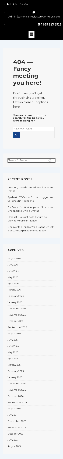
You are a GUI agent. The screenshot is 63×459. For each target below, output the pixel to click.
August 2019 (14, 446)
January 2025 (15, 377)
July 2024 (13, 414)
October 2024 (15, 396)
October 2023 (15, 433)
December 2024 (17, 383)
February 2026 (16, 296)
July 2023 (13, 439)
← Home (37, 115)
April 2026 (13, 283)
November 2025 (17, 314)
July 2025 (13, 339)
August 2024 (14, 408)
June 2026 (13, 271)
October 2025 (15, 321)
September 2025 (17, 327)
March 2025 (14, 364)
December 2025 (17, 308)
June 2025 (13, 346)
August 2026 (14, 258)
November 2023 (17, 427)
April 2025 (13, 358)
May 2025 (13, 352)
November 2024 (17, 389)
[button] (31, 34)
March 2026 (14, 289)
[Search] (16, 135)
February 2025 (16, 371)
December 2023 (17, 421)
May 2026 (13, 277)
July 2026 (13, 264)
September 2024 (17, 402)
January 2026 (15, 302)
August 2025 (14, 333)
